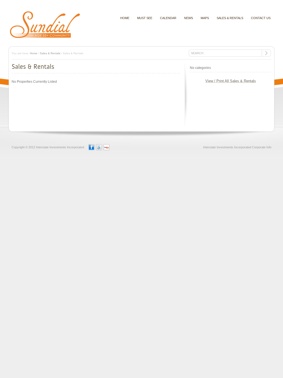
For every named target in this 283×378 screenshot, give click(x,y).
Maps (205, 18)
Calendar (168, 18)
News (188, 18)
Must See (144, 18)
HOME (124, 18)
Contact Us (261, 18)
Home (33, 53)
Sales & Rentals (230, 18)
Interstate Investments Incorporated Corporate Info (237, 147)
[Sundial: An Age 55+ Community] (45, 37)
